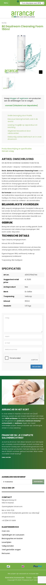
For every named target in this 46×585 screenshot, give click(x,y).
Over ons (6, 531)
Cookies (36, 577)
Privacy (29, 577)
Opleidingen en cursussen (13, 535)
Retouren (6, 553)
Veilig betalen (8, 546)
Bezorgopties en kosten (12, 538)
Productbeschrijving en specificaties (17, 149)
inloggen (13, 98)
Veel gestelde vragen (11, 549)
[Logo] (23, 14)
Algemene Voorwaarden (14, 577)
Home (4, 23)
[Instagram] (25, 487)
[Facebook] (17, 487)
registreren (23, 98)
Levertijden (6, 542)
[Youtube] (21, 487)
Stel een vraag (8, 151)
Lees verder (6, 457)
